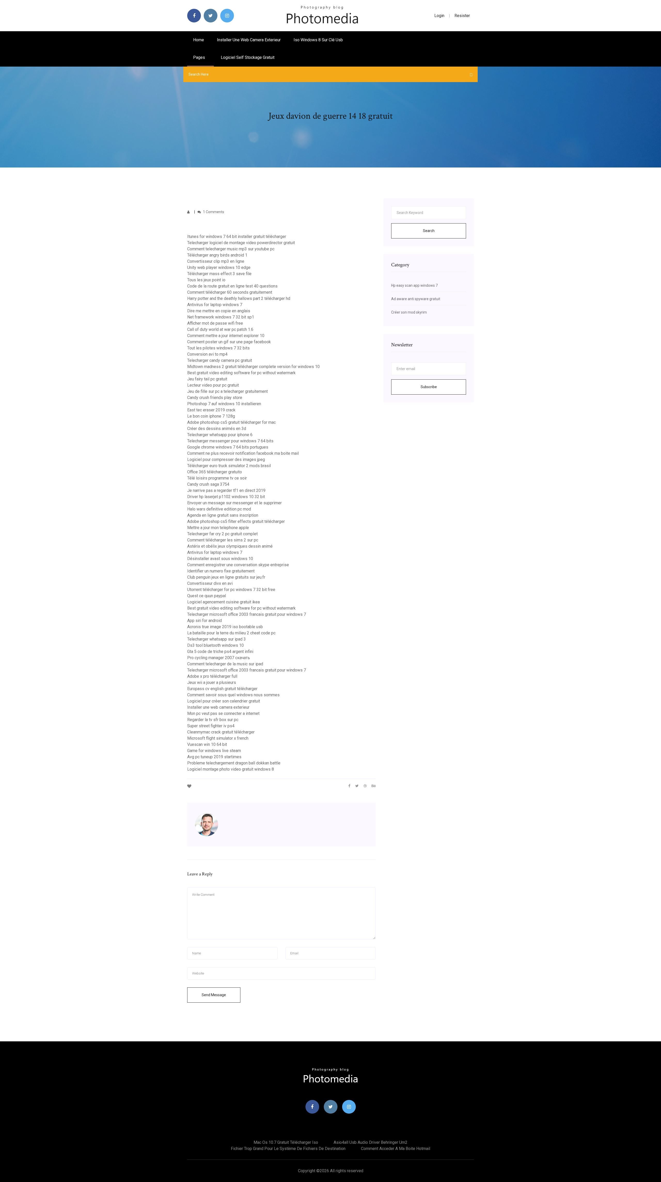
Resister (462, 15)
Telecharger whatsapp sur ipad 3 (216, 639)
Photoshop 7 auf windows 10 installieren (224, 403)
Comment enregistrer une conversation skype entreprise (238, 564)
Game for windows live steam (214, 750)
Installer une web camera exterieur (249, 39)
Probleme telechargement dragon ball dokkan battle (233, 763)
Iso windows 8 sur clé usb (318, 39)
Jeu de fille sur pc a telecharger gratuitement (227, 391)
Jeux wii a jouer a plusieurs (211, 682)
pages (199, 57)
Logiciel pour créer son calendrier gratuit (223, 701)
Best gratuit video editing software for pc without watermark (241, 372)
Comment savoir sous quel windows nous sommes (233, 694)
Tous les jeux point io (206, 279)
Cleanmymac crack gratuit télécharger (221, 732)
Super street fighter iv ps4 (210, 725)
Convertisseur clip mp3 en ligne (215, 261)
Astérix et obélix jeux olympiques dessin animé (230, 546)
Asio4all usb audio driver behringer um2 (370, 1142)
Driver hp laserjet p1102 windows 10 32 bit (226, 496)
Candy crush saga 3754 (208, 484)
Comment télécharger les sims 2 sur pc (222, 540)
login (439, 15)
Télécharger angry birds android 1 (217, 255)
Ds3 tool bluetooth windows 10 (215, 645)
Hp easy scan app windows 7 (414, 285)
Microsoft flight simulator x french (217, 738)
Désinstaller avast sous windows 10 (220, 558)
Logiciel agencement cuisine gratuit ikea (223, 602)
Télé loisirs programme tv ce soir (217, 478)
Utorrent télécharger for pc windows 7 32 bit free (231, 589)
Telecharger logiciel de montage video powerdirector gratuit (241, 242)
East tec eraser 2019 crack (211, 410)
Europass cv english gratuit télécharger (222, 688)
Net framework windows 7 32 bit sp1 (220, 317)
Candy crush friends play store (214, 397)
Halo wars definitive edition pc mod (219, 509)
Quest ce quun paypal (206, 595)
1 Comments (213, 212)
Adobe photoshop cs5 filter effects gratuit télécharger (236, 521)
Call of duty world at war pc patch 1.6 (220, 329)
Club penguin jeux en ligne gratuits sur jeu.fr (226, 577)
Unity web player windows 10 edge (218, 267)
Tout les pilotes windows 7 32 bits (218, 348)
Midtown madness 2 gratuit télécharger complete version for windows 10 (253, 366)
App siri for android (204, 620)
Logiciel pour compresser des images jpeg (226, 459)
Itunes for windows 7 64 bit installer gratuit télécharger (236, 236)
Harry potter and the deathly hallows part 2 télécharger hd (238, 298)
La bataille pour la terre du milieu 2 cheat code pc (231, 632)
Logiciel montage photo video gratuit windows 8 (230, 769)
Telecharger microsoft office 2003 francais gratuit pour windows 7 (246, 614)
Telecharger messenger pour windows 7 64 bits (230, 440)
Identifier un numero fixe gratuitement (221, 571)
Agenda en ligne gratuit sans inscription (222, 515)
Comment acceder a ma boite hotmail (395, 1148)
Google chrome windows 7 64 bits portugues (227, 447)
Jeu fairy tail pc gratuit (207, 379)
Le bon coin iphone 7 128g (211, 416)
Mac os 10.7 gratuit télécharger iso (286, 1142)
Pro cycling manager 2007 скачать (218, 657)
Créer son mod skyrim (409, 312)
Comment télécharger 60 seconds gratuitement (229, 292)
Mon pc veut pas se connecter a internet (223, 713)
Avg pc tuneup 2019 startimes (214, 756)
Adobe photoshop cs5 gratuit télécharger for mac (231, 422)
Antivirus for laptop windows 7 (214, 304)
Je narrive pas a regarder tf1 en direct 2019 (226, 490)
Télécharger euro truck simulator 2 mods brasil (229, 465)
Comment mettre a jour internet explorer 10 (225, 335)
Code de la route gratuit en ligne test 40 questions (232, 286)
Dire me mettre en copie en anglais (218, 310)
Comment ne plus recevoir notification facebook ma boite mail (243, 453)
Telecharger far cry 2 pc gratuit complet (222, 533)
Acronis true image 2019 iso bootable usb (225, 626)
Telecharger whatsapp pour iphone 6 (220, 434)
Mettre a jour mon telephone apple (218, 527)
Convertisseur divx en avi (210, 583)
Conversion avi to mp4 (207, 354)
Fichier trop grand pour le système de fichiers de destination (288, 1148)
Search (429, 231)
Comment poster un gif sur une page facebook (229, 341)
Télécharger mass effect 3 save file (219, 273)
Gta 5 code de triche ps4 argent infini (220, 651)
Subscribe (429, 387)
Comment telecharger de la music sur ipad (225, 663)
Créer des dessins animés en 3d (216, 428)
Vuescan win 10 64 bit (207, 744)
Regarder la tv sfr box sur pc (212, 719)
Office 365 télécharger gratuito (214, 471)
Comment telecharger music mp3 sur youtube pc (230, 248)
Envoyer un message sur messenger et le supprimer (234, 502)
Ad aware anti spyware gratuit (415, 299)
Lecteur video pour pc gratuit (213, 385)
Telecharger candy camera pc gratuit (219, 360)
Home (198, 39)
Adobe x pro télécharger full (212, 676)
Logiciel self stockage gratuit (247, 57)
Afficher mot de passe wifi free (215, 323)
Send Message (214, 995)
